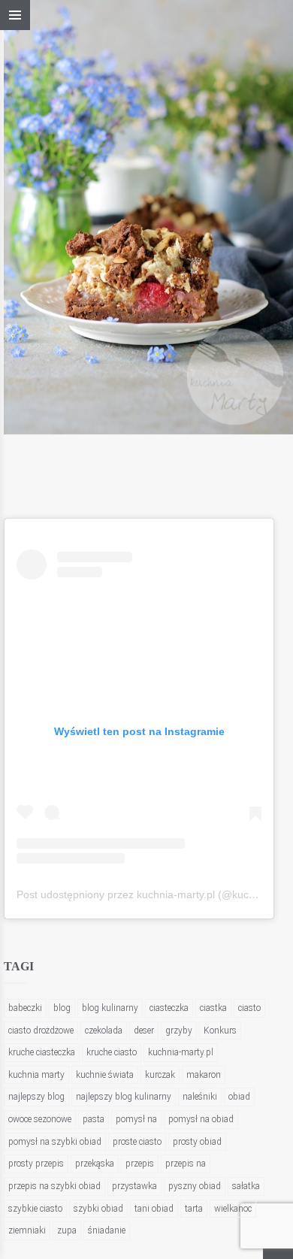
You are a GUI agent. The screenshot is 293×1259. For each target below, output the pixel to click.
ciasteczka (169, 1008)
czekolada (103, 1030)
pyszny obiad (194, 1186)
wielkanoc (233, 1208)
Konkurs (220, 1030)
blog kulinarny (110, 1008)
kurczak (160, 1075)
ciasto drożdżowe (41, 1030)
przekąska (94, 1163)
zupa (67, 1230)
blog (62, 1008)
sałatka (246, 1186)
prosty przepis (36, 1163)
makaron (203, 1075)
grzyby (178, 1030)
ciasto (249, 1008)
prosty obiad (197, 1141)
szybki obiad (98, 1208)
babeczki (25, 1008)
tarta (194, 1208)
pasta (93, 1119)
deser (144, 1030)
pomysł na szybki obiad (54, 1141)
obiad (239, 1096)
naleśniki (200, 1096)
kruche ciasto (111, 1052)
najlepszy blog (36, 1096)
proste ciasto (137, 1141)
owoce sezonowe (39, 1119)
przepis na (185, 1163)
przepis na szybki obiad (54, 1186)
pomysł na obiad (201, 1119)
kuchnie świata (105, 1075)
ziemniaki (27, 1230)
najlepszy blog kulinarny (123, 1096)
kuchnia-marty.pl (180, 1052)
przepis (139, 1163)
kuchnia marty (36, 1075)
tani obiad (154, 1208)
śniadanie (106, 1230)
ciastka (213, 1008)
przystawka (134, 1186)
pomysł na (136, 1119)
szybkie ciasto (35, 1208)
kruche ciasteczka (41, 1052)
